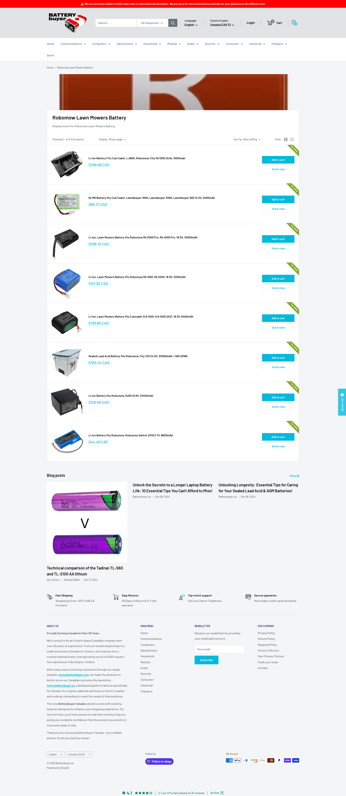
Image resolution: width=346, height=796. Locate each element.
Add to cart (278, 159)
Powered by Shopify (58, 767)
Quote (50, 55)
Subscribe (206, 660)
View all (295, 475)
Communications (71, 43)
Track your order (268, 662)
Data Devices (125, 43)
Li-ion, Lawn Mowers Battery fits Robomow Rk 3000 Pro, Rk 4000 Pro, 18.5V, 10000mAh (143, 237)
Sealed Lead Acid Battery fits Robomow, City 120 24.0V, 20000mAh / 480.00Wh (138, 356)
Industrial (255, 43)
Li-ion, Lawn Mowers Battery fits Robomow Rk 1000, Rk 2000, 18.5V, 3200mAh (137, 277)
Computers (99, 43)
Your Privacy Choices (271, 656)
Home (50, 43)
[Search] (172, 23)
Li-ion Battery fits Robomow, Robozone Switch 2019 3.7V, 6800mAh (130, 435)
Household (150, 43)
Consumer (232, 43)
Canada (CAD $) (76, 754)
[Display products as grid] (292, 139)
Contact (263, 668)
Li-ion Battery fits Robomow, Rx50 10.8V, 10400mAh (120, 395)
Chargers (277, 43)
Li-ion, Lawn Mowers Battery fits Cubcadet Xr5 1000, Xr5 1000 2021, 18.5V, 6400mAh (140, 316)
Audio (191, 43)
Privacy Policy (266, 633)
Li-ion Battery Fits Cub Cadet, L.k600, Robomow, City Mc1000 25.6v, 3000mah (136, 158)
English (52, 754)
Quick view (278, 169)
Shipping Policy (267, 644)
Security (210, 43)
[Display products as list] (286, 139)
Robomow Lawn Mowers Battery (75, 67)
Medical (172, 43)
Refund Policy (266, 638)
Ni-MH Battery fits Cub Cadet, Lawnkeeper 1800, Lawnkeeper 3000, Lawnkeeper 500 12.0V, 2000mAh (151, 197)
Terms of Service (268, 650)
